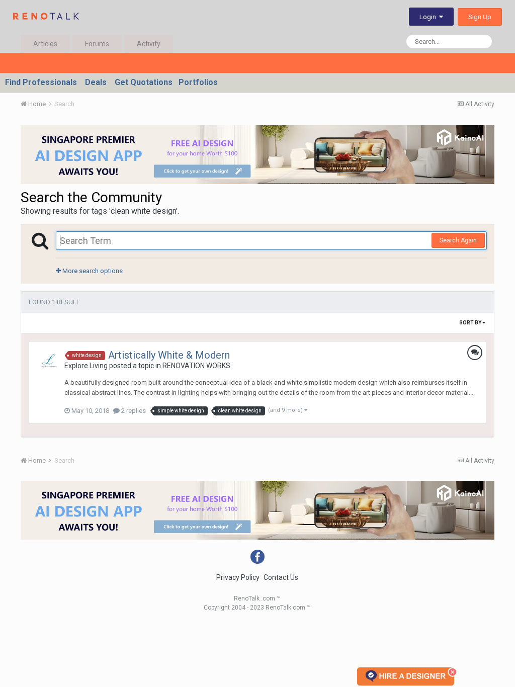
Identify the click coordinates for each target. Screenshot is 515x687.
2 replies (133, 410)
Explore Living (86, 366)
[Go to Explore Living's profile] (49, 361)
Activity (148, 44)
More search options (92, 271)
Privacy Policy (238, 577)
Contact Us (281, 577)
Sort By (470, 322)
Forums (97, 44)
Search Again (458, 240)
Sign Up (479, 17)
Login (429, 17)
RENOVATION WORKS (196, 366)
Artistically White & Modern (169, 355)
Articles (45, 44)
